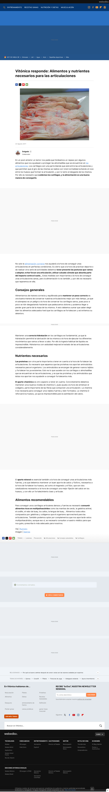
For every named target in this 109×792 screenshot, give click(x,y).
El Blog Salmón (97, 744)
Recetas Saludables (43, 698)
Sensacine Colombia (37, 776)
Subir (98, 734)
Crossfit (36, 678)
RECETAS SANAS (31, 7)
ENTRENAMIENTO (14, 7)
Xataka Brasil (9, 774)
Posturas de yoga (56, 678)
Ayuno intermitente (88, 678)
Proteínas (42, 693)
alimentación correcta (34, 264)
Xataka (7, 744)
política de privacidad (84, 699)
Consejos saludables (66, 538)
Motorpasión (67, 744)
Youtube (97, 7)
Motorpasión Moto (67, 748)
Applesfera (8, 750)
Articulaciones (50, 538)
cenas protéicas (27, 709)
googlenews (104, 7)
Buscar (101, 726)
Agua (38, 57)
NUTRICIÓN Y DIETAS (49, 7)
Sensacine (37, 744)
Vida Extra (22, 747)
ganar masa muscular (43, 710)
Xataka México (9, 771)
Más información (70, 790)
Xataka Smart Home (9, 754)
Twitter (20, 84)
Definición (42, 703)
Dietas (24, 697)
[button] (27, 151)
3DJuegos (22, 744)
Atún (44, 57)
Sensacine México (37, 772)
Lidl (32, 57)
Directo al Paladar (54, 744)
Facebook (93, 7)
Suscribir (91, 695)
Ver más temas (11, 716)
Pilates (44, 678)
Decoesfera (81, 747)
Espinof (36, 747)
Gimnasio (25, 57)
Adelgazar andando (72, 678)
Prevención (38, 538)
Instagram (89, 7)
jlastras (27, 532)
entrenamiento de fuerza (28, 704)
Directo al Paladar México (54, 772)
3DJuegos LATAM (25, 771)
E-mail (27, 84)
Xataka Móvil (9, 747)
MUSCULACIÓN (67, 7)
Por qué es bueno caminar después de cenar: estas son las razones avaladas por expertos (53, 672)
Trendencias (82, 744)
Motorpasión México (67, 772)
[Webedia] (104, 1)
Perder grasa (9, 709)
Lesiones (29, 538)
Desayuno (8, 703)
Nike (67, 57)
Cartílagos (80, 538)
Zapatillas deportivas (56, 57)
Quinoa (28, 678)
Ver (55, 595)
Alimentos (8, 697)
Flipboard (101, 7)
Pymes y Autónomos (96, 748)
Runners (23, 529)
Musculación (9, 693)
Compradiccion (82, 750)
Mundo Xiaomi (9, 758)
